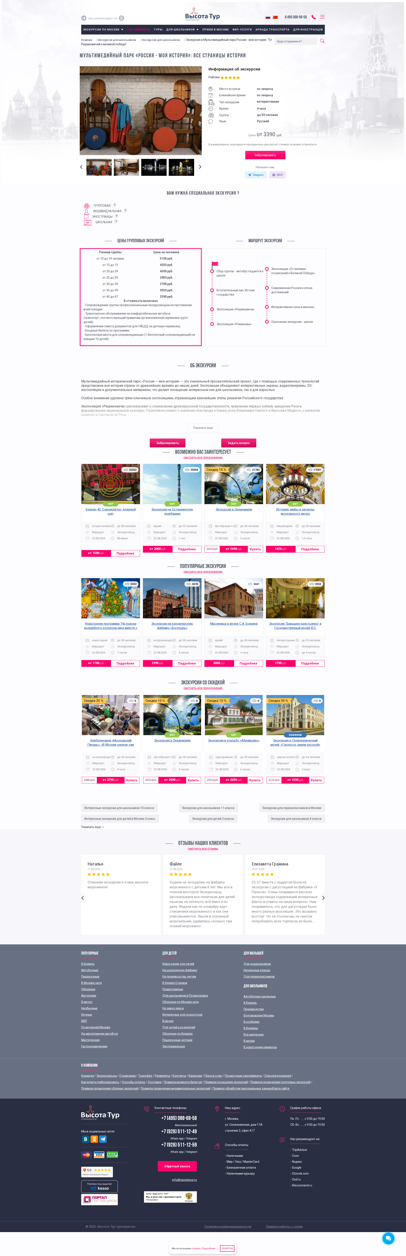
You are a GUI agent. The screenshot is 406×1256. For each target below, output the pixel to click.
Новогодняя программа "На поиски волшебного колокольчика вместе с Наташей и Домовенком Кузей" (110, 628)
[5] (239, 78)
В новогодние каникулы (260, 1047)
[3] (231, 78)
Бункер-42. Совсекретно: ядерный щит (111, 512)
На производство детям (179, 976)
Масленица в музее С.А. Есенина (234, 624)
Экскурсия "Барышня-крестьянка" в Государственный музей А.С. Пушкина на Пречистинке (295, 628)
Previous (82, 170)
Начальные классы (257, 970)
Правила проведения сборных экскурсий (109, 1088)
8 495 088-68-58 (296, 17)
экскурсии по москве (101, 29)
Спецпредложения (277, 1075)
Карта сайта (280, 1088)
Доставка (154, 1082)
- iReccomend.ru (301, 1185)
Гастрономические (94, 1046)
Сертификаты (138, 29)
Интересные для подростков (182, 1014)
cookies (195, 1248)
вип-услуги (242, 29)
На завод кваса (173, 1008)
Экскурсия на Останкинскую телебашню (172, 512)
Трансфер (145, 1075)
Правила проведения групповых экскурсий (280, 1082)
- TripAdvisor (298, 1149)
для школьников (180, 29)
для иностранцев (308, 29)
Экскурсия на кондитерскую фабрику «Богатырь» (172, 626)
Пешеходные (90, 976)
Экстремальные (173, 1046)
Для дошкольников (257, 963)
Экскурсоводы (106, 1075)
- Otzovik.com (299, 1173)
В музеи (167, 1020)
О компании (127, 1075)
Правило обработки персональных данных (242, 1088)
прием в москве (215, 29)
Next (199, 170)
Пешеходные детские (177, 1040)
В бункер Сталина (174, 982)
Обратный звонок (177, 1166)
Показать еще (203, 427)
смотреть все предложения (203, 457)
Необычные (89, 1008)
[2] (227, 78)
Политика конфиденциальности (227, 1226)
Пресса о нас (213, 1075)
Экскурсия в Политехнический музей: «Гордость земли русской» (295, 743)
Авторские (88, 995)
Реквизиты (162, 1075)
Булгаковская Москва (259, 1015)
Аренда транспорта (272, 29)
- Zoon (294, 1155)
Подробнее (125, 553)
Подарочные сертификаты (243, 1075)
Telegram (258, 175)
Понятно (227, 1248)
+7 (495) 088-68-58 (179, 1118)
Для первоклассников (259, 976)
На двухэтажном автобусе (99, 1033)
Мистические (90, 1040)
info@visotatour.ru (184, 1180)
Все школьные (254, 1034)
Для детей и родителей (178, 1027)
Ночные (86, 1014)
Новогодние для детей (178, 963)
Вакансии (195, 1075)
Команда (87, 1075)
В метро (86, 1001)
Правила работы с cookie (284, 1226)
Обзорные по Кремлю (177, 1033)
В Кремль (88, 963)
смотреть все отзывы (203, 848)
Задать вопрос (239, 443)
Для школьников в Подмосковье (185, 995)
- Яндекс (296, 1161)
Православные (172, 989)
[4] (235, 78)
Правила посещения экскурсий (226, 1082)
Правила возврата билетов (183, 1082)
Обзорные (88, 989)
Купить (255, 549)
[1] (223, 78)
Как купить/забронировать (100, 1082)
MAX (280, 175)
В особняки (251, 1021)
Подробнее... (209, 1248)
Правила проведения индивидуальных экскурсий (175, 1088)
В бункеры (251, 1028)
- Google (295, 1167)
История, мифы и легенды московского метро (295, 512)
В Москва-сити (91, 982)
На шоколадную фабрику (179, 970)
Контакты (179, 1075)
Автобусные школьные (260, 996)
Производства (254, 1009)
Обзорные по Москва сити (180, 1001)
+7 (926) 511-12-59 (179, 1145)
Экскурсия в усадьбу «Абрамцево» (233, 740)
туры (158, 29)
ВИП (84, 1020)
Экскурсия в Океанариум (234, 509)
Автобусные (89, 970)
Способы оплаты (133, 1082)
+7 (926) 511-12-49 (179, 1132)
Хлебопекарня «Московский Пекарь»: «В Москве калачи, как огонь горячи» (110, 745)
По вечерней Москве (95, 1027)
